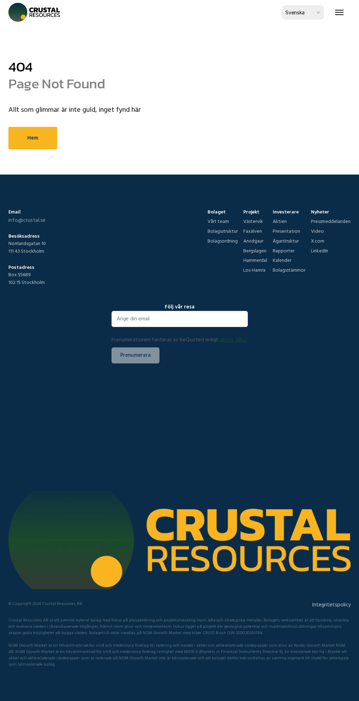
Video (317, 231)
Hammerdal (255, 260)
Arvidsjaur (253, 241)
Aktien (280, 221)
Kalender (282, 260)
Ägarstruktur (286, 241)
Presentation (286, 231)
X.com (317, 241)
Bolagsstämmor (289, 270)
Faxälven (252, 231)
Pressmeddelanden (331, 221)
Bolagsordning (223, 241)
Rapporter (283, 250)
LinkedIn (319, 250)
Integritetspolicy (331, 604)
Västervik (253, 221)
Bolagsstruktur (223, 231)
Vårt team (218, 221)
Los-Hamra (254, 270)
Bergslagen (254, 250)
